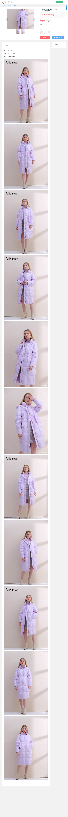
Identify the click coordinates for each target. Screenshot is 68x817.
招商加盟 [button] (32, 2)
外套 (15, 5)
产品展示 (20, 2)
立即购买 (45, 37)
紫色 (43, 27)
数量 (41, 30)
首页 (15, 2)
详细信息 (7, 45)
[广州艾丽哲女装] (7, 2)
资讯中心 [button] (46, 2)
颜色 (41, 24)
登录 (65, 2)
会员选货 (10, 5)
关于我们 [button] (26, 2)
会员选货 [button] (39, 2)
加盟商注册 (59, 2)
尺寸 (41, 19)
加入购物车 (59, 37)
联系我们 (52, 2)
